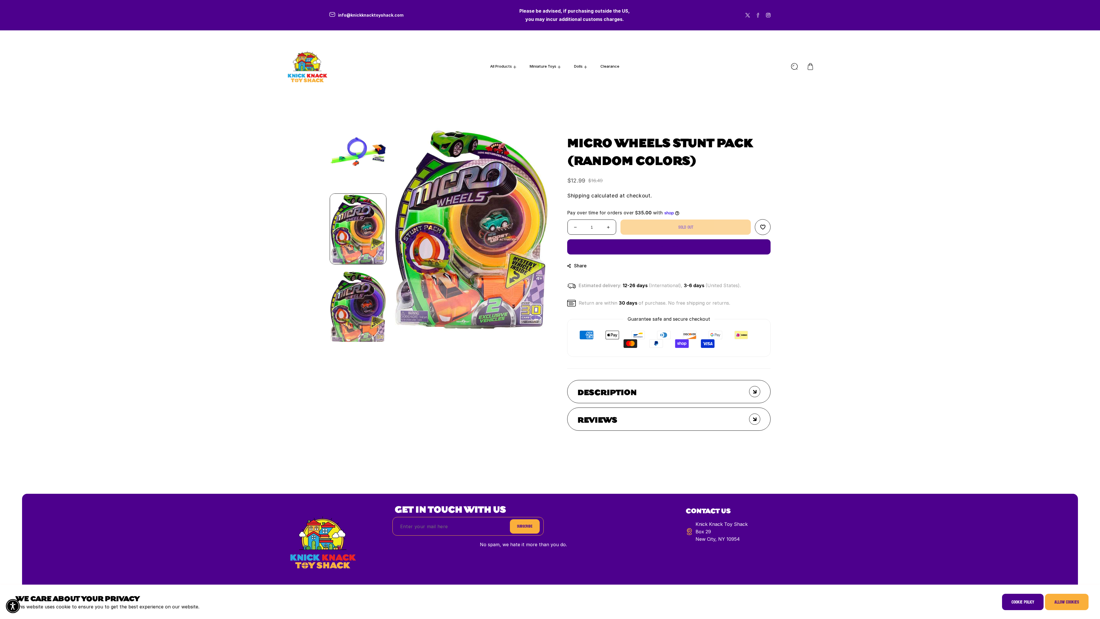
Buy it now (669, 247)
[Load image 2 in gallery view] (358, 306)
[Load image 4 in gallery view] (358, 151)
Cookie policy (1022, 602)
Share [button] (580, 266)
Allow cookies (1066, 602)
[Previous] (358, 105)
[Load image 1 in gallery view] (358, 229)
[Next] (358, 352)
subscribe (525, 526)
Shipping (578, 196)
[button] (810, 66)
